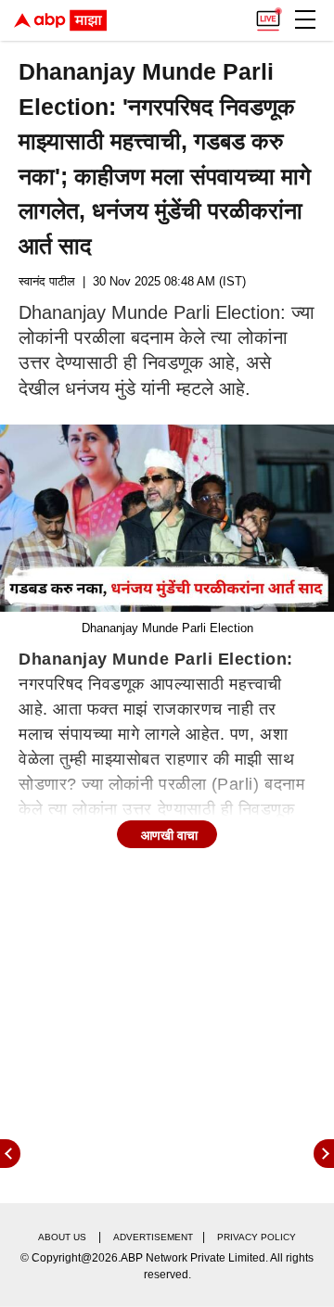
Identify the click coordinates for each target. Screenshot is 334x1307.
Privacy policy (256, 1237)
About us (62, 1237)
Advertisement (153, 1237)
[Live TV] (268, 15)
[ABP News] (324, 1153)
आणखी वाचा (169, 835)
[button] (305, 19)
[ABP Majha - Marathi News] (60, 20)
